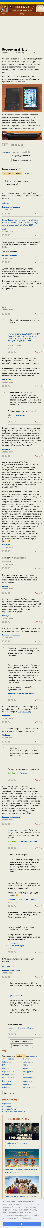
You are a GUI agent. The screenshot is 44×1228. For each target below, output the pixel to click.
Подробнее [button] (28, 1218)
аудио (25, 1068)
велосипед (27, 1077)
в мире (26, 1074)
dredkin (5, 586)
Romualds (6, 715)
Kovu (4, 307)
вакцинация (7, 1077)
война (4, 1087)
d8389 (10, 345)
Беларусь (27, 1071)
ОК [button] (22, 1224)
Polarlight (6, 545)
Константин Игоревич (11, 207)
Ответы (18, 173)
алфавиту (21, 1056)
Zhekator (11, 694)
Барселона (6, 1071)
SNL (25, 1065)
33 (15, 1146)
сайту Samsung (24, 711)
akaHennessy (7, 379)
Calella (5, 1062)
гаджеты (7, 153)
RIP (3, 1065)
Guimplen (6, 449)
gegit (4, 229)
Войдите (9, 181)
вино (25, 1084)
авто (4, 1068)
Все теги (8, 1093)
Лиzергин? (6, 562)
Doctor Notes (13, 943)
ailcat (10, 415)
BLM (25, 1059)
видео (25, 1081)
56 (36, 1196)
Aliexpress (6, 1059)
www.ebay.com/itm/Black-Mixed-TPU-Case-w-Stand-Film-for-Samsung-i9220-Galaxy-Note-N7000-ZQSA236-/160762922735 (24, 337)
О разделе (6, 1103)
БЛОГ (22, 14)
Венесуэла (6, 1081)
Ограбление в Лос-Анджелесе (17, 1143)
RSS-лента (6, 1106)
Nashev (11, 1028)
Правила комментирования (13, 1112)
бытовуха (6, 1074)
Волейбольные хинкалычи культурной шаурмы (21, 1171)
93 (23, 1172)
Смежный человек (9, 256)
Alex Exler (12, 773)
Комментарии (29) (29, 53)
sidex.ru (5, 203)
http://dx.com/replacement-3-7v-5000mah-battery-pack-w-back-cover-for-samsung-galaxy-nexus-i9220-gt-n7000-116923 (21, 222)
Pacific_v (5, 615)
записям (33, 1056)
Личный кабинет (9, 1109)
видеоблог (6, 1084)
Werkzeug (6, 735)
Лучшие (26, 173)
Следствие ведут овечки (15, 1196)
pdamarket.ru (8, 966)
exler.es (26, 1062)
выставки (27, 1087)
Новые (8, 173)
